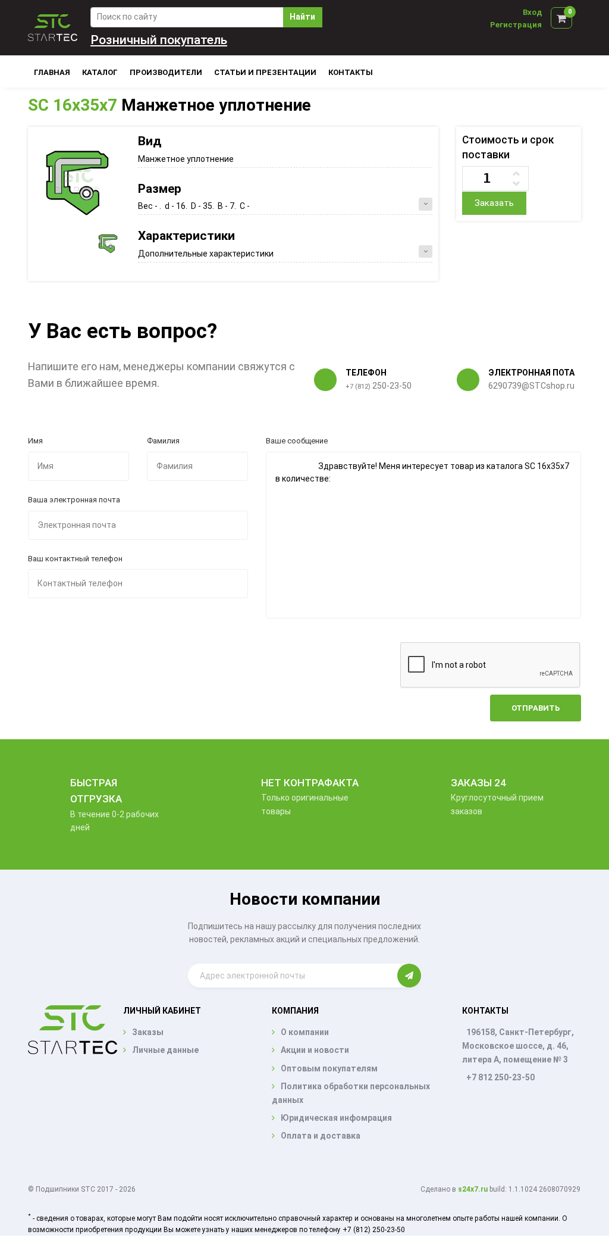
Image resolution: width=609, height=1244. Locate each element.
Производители (166, 72)
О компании (305, 1032)
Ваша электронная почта (74, 499)
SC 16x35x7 (72, 105)
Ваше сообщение (297, 440)
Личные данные (165, 1050)
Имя (35, 440)
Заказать (494, 203)
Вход (532, 12)
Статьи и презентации (265, 72)
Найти (302, 16)
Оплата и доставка (320, 1135)
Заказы (148, 1032)
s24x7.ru (473, 1189)
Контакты (350, 72)
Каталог (100, 72)
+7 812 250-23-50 (500, 1077)
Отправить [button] (535, 708)
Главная (52, 72)
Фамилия (163, 440)
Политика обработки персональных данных (351, 1093)
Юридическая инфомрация (336, 1118)
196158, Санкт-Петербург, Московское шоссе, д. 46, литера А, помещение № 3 (518, 1045)
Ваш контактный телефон (75, 558)
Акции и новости (315, 1050)
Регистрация (516, 24)
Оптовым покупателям (329, 1068)
